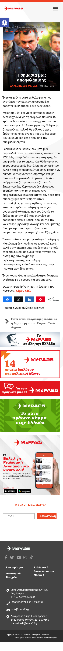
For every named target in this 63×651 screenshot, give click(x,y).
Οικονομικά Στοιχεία (13, 575)
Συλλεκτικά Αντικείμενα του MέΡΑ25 (44, 571)
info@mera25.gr (21, 609)
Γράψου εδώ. (22, 290)
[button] (4, 22)
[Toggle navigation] (55, 8)
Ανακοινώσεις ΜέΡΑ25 (31, 27)
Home (10, 27)
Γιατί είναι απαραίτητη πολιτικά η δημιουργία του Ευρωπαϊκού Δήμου (34, 323)
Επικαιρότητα (14, 567)
